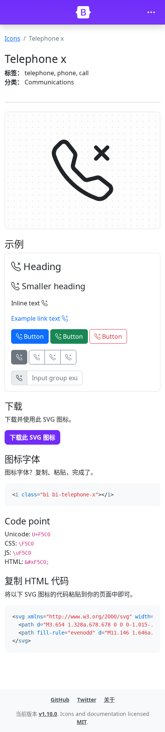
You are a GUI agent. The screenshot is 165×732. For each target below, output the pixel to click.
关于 (109, 699)
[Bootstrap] (83, 12)
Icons (12, 38)
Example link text (36, 318)
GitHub (60, 699)
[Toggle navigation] (151, 12)
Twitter (86, 699)
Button (33, 336)
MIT (82, 721)
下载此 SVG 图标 (32, 437)
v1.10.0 (48, 713)
